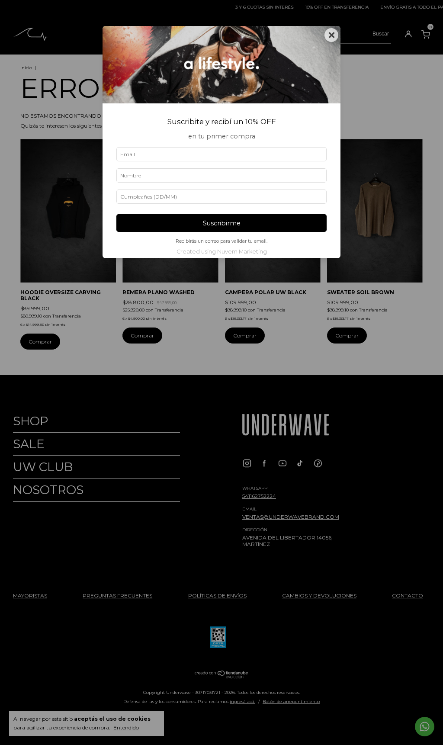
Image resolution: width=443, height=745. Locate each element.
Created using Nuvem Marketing (222, 251)
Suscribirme (222, 223)
